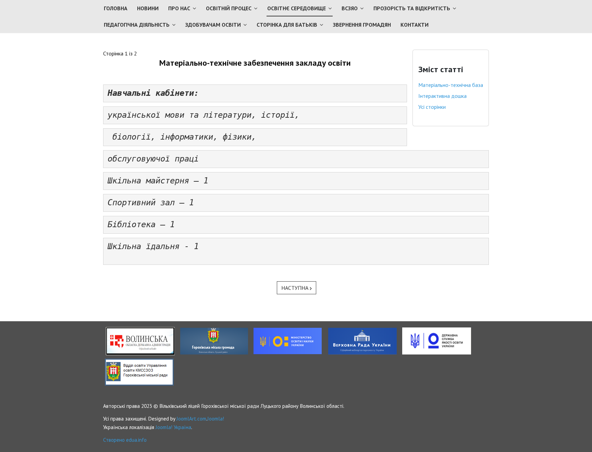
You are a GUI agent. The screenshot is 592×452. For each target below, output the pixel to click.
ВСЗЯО (350, 8)
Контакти (414, 24)
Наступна (295, 287)
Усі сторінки (432, 106)
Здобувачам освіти (213, 24)
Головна (115, 8)
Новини (148, 8)
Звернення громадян (362, 24)
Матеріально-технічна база (450, 84)
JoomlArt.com (191, 418)
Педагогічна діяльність (137, 24)
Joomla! (215, 418)
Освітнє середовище (296, 8)
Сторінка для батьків (287, 24)
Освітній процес (228, 8)
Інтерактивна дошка (442, 95)
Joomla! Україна (173, 427)
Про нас (179, 8)
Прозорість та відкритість (411, 8)
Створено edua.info (125, 439)
